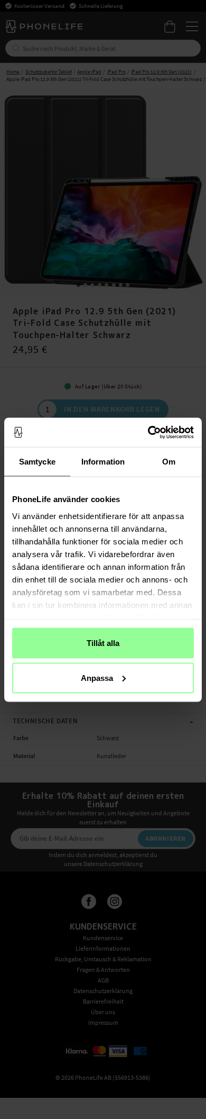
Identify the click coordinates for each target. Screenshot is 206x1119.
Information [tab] (103, 461)
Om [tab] (168, 461)
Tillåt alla (103, 643)
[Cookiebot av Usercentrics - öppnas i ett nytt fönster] (148, 432)
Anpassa (97, 677)
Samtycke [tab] (37, 461)
